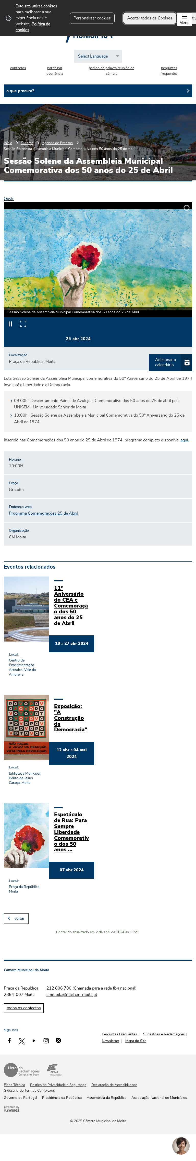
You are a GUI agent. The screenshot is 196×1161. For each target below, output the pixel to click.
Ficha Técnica (14, 1085)
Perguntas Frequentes (119, 1034)
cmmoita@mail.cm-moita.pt (71, 995)
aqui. (184, 440)
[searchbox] (98, 90)
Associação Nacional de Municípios (159, 1098)
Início (8, 143)
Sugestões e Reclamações (164, 1034)
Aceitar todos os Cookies (149, 18)
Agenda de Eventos (57, 143)
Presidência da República (62, 1098)
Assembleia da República (106, 1098)
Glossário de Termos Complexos (29, 1090)
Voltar (19, 918)
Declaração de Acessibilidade (114, 1085)
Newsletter (110, 1041)
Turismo (27, 143)
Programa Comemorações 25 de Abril (43, 513)
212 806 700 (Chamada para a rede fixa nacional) (91, 988)
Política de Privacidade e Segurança (58, 1085)
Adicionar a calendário (165, 362)
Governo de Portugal (20, 1098)
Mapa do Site (135, 1041)
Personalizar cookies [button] (92, 18)
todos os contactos (24, 1008)
